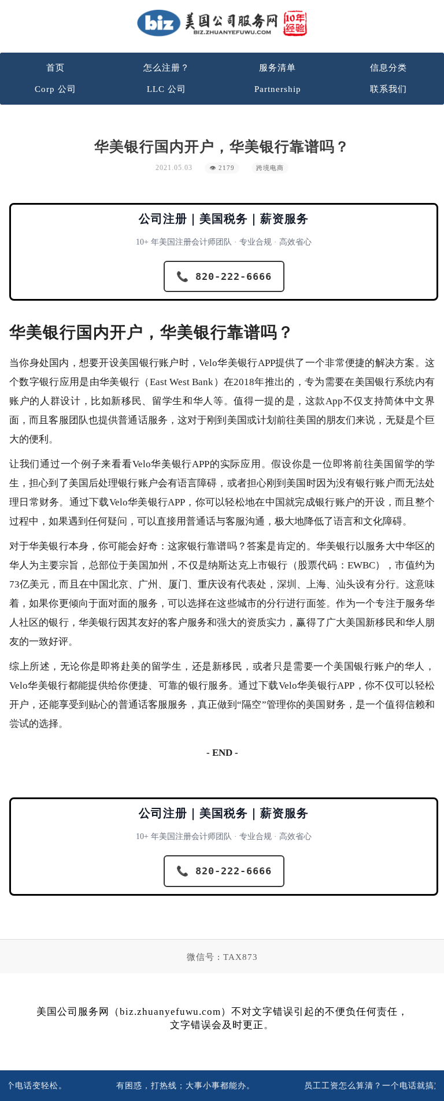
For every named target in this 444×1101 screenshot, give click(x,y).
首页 (55, 67)
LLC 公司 (166, 89)
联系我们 (388, 89)
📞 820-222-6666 (224, 276)
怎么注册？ (166, 67)
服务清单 (277, 67)
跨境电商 (270, 168)
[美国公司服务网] (222, 23)
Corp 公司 (55, 89)
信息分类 (388, 67)
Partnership (277, 89)
